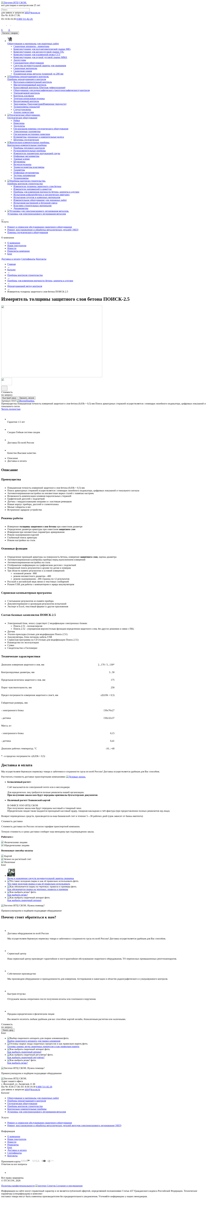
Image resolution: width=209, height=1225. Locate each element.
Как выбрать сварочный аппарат (24, 900)
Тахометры (19, 170)
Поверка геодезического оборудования (27, 232)
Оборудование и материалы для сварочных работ (33, 1098)
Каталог (11, 269)
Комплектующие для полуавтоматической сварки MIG (42, 49)
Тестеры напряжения (24, 175)
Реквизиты (13, 1144)
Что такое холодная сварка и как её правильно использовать (38, 884)
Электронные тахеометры (27, 131)
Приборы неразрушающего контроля (26, 1100)
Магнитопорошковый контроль (29, 84)
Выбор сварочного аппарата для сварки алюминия (33, 1041)
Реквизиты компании (18, 251)
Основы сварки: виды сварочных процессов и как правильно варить (43, 1046)
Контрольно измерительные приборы (27, 1109)
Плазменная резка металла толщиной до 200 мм (38, 73)
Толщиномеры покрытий (26, 106)
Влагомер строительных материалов (32, 205)
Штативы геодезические (26, 139)
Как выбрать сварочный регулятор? (26, 1057)
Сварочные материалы (25, 68)
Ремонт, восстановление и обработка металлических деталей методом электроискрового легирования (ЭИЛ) (64, 1125)
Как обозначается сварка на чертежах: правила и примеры (37, 889)
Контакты (41, 259)
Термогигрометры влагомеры (28, 167)
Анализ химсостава (23, 112)
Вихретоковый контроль (26, 101)
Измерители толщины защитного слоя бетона (37, 186)
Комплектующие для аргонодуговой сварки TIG (38, 51)
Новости (11, 248)
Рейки (16, 120)
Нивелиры (18, 123)
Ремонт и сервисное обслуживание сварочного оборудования (39, 227)
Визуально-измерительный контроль (32, 82)
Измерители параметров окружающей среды (36, 153)
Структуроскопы (22, 109)
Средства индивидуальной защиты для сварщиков (39, 65)
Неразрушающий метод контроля (24, 286)
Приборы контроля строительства (25, 275)
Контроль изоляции (23, 95)
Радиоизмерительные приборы (29, 150)
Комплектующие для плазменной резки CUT (36, 54)
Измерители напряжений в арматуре (32, 189)
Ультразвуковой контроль (26, 93)
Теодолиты (19, 126)
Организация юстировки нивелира (31, 134)
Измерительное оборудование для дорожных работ (40, 200)
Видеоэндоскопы (22, 164)
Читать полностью (11, 409)
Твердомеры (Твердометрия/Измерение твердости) (39, 104)
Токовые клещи (21, 159)
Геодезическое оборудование (22, 1103)
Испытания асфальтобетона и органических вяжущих (41, 194)
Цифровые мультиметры (26, 172)
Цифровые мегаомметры (26, 156)
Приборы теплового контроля (29, 148)
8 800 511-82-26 (44, 1086)
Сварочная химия (22, 71)
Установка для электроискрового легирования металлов (36, 1111)
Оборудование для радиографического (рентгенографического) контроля (51, 90)
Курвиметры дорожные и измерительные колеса (38, 137)
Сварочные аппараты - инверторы (31, 46)
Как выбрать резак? (17, 895)
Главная (11, 264)
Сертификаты (28, 259)
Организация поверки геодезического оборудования (40, 128)
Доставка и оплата (11, 259)
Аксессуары (19, 60)
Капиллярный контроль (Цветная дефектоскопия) (39, 87)
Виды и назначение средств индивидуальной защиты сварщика (40, 878)
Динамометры (20, 208)
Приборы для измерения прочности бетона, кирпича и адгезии (46, 192)
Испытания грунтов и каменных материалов (36, 197)
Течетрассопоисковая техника (29, 98)
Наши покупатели (16, 245)
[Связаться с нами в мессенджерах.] (24, 1222)
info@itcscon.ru (32, 12)
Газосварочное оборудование (28, 62)
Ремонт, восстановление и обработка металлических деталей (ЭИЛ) (42, 229)
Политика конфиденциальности (18, 1185)
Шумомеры (19, 161)
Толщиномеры (21, 178)
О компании (13, 242)
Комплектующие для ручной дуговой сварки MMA (40, 57)
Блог (9, 253)
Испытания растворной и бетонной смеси (35, 203)
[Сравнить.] (4, 388)
